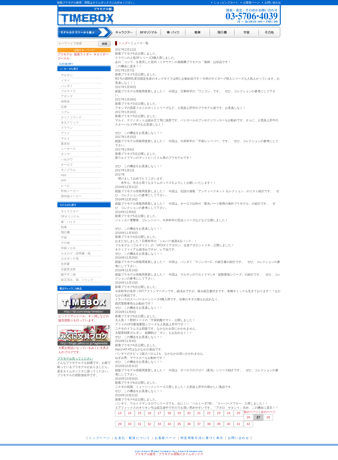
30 (129, 424)
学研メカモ (68, 248)
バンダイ (67, 86)
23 (218, 413)
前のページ (251, 412)
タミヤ (65, 154)
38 (209, 424)
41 (238, 424)
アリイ (65, 133)
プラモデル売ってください (75, 358)
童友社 (65, 143)
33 (159, 424)
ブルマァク (68, 91)
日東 (64, 107)
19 (179, 413)
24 (228, 413)
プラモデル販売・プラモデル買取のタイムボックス (169, 454)
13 (119, 413)
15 (139, 413)
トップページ (99, 438)
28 (268, 417)
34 (169, 424)
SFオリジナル (148, 32)
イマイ (65, 80)
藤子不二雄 (68, 274)
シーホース (68, 149)
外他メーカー (70, 191)
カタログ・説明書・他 (76, 253)
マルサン (67, 75)
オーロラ (67, 164)
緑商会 (65, 101)
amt (63, 180)
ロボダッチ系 (70, 258)
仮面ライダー (83, 54)
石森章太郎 (68, 269)
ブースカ (63, 58)
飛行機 (222, 32)
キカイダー (101, 54)
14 (129, 413)
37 (199, 424)
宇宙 (246, 32)
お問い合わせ (273, 2)
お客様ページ (251, 2)
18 (169, 413)
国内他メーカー (71, 196)
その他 (270, 32)
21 (199, 413)
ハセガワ (67, 159)
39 (218, 424)
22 (209, 413)
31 (139, 424)
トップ (123, 43)
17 (159, 413)
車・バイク (173, 32)
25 (238, 413)
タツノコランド (71, 117)
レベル (65, 185)
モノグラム (68, 170)
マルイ (65, 138)
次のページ (268, 412)
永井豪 (65, 264)
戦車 (197, 32)
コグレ (65, 112)
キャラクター (124, 32)
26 (248, 417)
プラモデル (64, 54)
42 (248, 424)
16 (149, 413)
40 (228, 424)
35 (179, 424)
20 (189, 413)
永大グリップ (70, 122)
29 (119, 424)
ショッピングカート (226, 2)
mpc (64, 175)
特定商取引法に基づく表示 (202, 438)
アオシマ (67, 96)
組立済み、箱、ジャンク (77, 279)
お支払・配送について (132, 438)
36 (189, 424)
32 (149, 424)
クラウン (67, 127)
